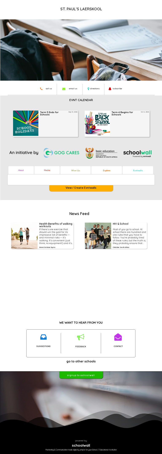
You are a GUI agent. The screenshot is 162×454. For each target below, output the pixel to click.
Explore (106, 170)
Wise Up (75, 170)
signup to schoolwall (81, 375)
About (21, 170)
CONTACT (118, 346)
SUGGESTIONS (43, 346)
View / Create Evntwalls (81, 187)
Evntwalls (138, 170)
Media (47, 170)
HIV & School (120, 224)
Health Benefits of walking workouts (56, 225)
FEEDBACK (80, 346)
